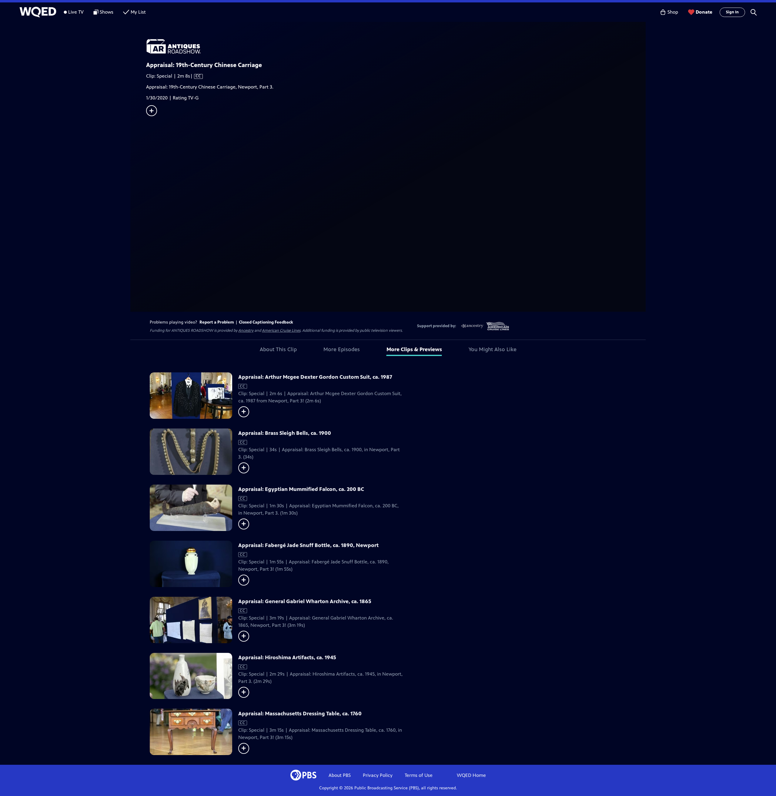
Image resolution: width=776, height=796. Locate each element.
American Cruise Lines (281, 330)
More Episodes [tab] (341, 349)
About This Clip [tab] (278, 349)
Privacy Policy (378, 775)
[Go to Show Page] (396, 46)
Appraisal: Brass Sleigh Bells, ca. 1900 (284, 433)
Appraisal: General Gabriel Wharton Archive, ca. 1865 (304, 601)
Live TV (76, 12)
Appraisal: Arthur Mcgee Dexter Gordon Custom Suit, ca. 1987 (315, 377)
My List (138, 12)
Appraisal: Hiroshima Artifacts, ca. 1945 (287, 657)
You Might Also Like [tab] (493, 349)
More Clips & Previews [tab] (414, 349)
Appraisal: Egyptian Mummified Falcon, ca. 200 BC (301, 489)
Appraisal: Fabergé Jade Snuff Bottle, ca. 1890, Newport (308, 545)
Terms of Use (419, 775)
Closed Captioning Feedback (266, 322)
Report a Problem (216, 322)
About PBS (340, 775)
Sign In (732, 12)
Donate (704, 12)
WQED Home (471, 775)
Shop (672, 12)
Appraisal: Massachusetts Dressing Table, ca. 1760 (300, 713)
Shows (106, 12)
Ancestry (245, 330)
